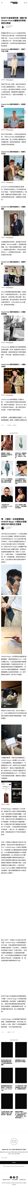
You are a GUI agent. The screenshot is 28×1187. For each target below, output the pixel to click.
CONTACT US (22, 1179)
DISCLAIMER (15, 1179)
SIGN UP (14, 1162)
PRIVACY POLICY (6, 1179)
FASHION (14, 425)
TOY (13, 1032)
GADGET (9, 1032)
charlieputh (10, 80)
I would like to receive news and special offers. (15, 1166)
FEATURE (9, 425)
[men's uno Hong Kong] (14, 3)
